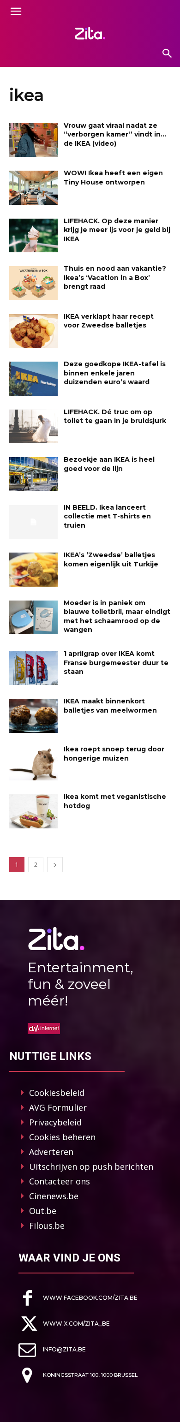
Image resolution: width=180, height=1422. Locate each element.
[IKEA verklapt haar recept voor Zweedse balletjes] (33, 331)
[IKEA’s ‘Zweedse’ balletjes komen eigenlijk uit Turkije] (33, 570)
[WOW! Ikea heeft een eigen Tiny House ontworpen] (33, 188)
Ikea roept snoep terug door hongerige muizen (114, 753)
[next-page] (55, 864)
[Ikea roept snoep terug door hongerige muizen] (33, 764)
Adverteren (51, 1151)
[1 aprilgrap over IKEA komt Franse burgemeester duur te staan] (33, 668)
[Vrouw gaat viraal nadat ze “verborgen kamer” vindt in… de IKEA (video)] (33, 140)
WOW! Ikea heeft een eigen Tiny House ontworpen (113, 177)
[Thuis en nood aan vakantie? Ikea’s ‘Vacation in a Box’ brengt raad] (33, 283)
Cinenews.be (53, 1196)
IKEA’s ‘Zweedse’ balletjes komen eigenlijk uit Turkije (111, 559)
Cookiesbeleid (56, 1092)
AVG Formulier (58, 1107)
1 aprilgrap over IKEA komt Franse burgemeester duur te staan (116, 662)
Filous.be (47, 1225)
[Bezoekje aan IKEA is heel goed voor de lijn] (33, 474)
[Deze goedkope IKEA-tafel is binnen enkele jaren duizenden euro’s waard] (33, 379)
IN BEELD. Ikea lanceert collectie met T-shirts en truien (107, 516)
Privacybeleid (55, 1122)
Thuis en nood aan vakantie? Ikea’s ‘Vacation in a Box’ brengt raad (115, 277)
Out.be (42, 1210)
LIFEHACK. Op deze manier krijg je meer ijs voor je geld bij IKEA (117, 230)
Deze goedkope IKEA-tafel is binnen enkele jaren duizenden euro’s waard (115, 373)
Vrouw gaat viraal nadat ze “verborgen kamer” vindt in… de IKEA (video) (115, 134)
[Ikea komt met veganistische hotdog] (33, 811)
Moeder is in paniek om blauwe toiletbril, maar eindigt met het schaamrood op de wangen (117, 616)
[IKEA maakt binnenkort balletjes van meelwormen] (33, 716)
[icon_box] (78, 1298)
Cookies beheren (62, 1136)
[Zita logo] (90, 33)
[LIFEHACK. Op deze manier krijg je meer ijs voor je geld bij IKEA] (33, 236)
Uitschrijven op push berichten (91, 1166)
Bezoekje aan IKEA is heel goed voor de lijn (109, 464)
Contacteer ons (59, 1181)
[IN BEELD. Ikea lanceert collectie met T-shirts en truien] (33, 522)
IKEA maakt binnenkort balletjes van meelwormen (110, 705)
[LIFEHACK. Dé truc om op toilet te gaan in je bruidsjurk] (33, 427)
